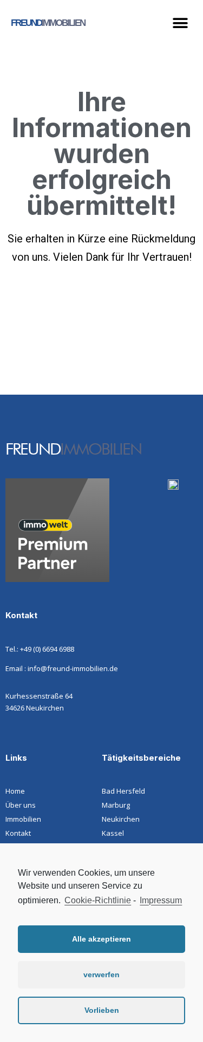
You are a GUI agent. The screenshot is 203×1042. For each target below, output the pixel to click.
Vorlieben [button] (101, 1010)
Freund (47, 23)
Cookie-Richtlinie (97, 900)
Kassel (113, 833)
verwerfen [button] (101, 974)
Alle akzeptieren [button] (101, 939)
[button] (180, 23)
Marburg (116, 805)
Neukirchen (121, 819)
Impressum (161, 900)
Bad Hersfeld (123, 791)
